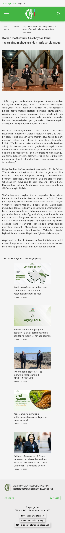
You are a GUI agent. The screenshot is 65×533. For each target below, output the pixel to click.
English (21, 3)
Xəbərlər (16, 27)
